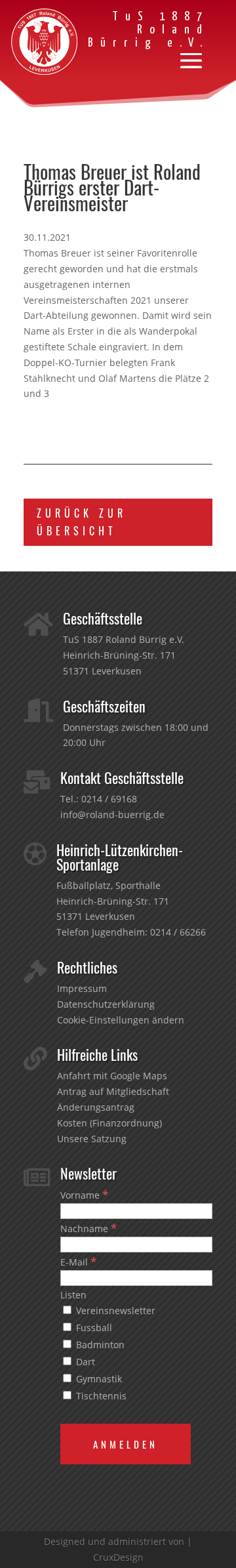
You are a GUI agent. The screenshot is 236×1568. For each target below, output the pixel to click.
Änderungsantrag (95, 1107)
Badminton (99, 1344)
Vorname (84, 1195)
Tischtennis (100, 1396)
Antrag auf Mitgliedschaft (113, 1091)
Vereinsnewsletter (114, 1310)
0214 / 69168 (109, 799)
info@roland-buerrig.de (112, 814)
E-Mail (78, 1262)
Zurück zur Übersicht (82, 522)
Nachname (88, 1228)
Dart (84, 1361)
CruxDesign (118, 1557)
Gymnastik (97, 1378)
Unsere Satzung (92, 1138)
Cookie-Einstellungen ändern (120, 1020)
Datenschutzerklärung (106, 1004)
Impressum (82, 988)
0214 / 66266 (178, 932)
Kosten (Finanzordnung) (109, 1123)
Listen (73, 1295)
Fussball (92, 1327)
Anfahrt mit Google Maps (112, 1075)
